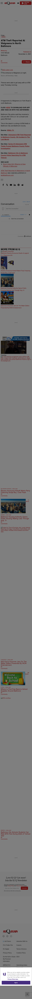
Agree (16, 982)
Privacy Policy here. (13, 979)
